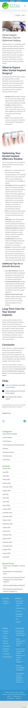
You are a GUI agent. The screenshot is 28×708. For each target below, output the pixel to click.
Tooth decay (6, 459)
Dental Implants (7, 437)
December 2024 (7, 512)
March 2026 (6, 479)
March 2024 (6, 531)
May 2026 (6, 476)
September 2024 (8, 524)
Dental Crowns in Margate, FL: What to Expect (20, 633)
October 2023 (7, 549)
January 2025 (7, 509)
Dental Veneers (7, 441)
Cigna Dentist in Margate (10, 434)
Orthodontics (6, 646)
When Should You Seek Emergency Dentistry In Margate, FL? (20, 678)
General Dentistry (5, 642)
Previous (18, 15)
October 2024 (7, 520)
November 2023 (7, 546)
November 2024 (7, 516)
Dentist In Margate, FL (6, 602)
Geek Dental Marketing (20, 694)
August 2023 (6, 553)
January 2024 (7, 538)
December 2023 (7, 542)
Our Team (19, 611)
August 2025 (6, 490)
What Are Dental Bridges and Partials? (14, 585)
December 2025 (7, 487)
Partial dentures (7, 456)
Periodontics (6, 654)
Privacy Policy (16, 696)
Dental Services (20, 608)
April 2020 (6, 557)
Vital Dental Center (8, 405)
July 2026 (5, 472)
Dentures (5, 448)
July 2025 (5, 494)
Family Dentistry (5, 637)
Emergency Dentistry (6, 650)
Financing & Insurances (19, 615)
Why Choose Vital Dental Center (19, 603)
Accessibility (10, 698)
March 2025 (6, 505)
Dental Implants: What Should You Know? (20, 642)
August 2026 (6, 468)
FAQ (17, 619)
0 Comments (19, 406)
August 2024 (6, 527)
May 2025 (6, 498)
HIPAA (9, 696)
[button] (3, 421)
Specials (18, 622)
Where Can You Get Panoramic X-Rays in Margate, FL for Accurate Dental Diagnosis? (14, 579)
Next (23, 15)
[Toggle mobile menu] (25, 6)
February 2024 (7, 535)
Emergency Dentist (8, 452)
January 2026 (7, 483)
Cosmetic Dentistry (5, 632)
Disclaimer (18, 698)
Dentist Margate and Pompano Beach (13, 445)
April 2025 (6, 501)
